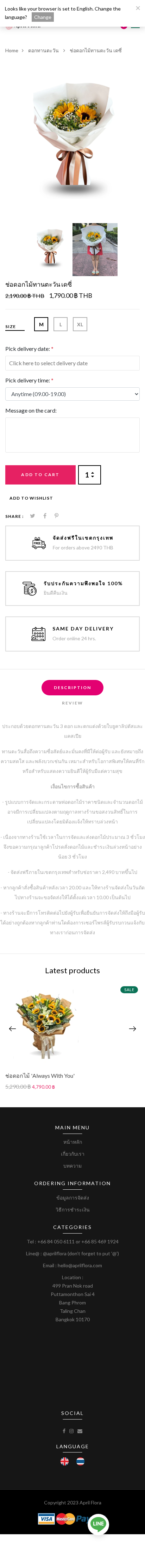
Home (11, 50)
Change (42, 17)
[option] (72, 132)
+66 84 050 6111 (56, 1241)
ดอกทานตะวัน (44, 50)
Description (72, 687)
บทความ (72, 1166)
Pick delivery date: (29, 348)
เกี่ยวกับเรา (72, 1154)
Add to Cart (40, 474)
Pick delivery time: (29, 380)
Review (72, 703)
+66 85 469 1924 (100, 1241)
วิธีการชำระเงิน (73, 1210)
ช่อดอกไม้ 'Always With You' (40, 1075)
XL (80, 324)
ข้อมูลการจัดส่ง (72, 1198)
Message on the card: (31, 410)
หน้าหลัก (72, 1142)
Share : (14, 516)
